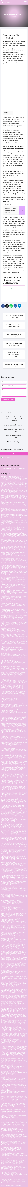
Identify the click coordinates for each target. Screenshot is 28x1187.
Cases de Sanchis (10, 623)
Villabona (15, 1155)
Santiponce (7, 1062)
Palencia (8, 921)
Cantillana (14, 612)
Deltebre (10, 675)
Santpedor (9, 1067)
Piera (7, 938)
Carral (2, 619)
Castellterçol (8, 629)
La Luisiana (17, 777)
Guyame (7, 742)
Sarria (12, 1071)
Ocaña (18, 903)
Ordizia (12, 912)
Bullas (8, 583)
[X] (7, 306)
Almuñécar (18, 515)
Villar (15, 1167)
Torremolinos (17, 1111)
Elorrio (17, 699)
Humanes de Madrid (9, 750)
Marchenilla (13, 843)
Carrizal (20, 619)
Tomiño (4, 1102)
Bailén (7, 552)
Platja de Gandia (14, 943)
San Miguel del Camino (16, 1014)
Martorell (18, 844)
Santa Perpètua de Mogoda (13, 1058)
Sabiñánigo (14, 992)
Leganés (12, 810)
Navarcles (15, 893)
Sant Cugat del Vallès (10, 1028)
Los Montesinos (17, 826)
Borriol (7, 580)
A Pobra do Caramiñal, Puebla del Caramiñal (14, 479)
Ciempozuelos (8, 646)
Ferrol (6, 712)
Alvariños (21, 520)
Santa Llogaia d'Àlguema (15, 1053)
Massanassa (18, 849)
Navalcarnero (22, 891)
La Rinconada (15, 788)
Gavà (7, 725)
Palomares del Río (15, 922)
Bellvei (25, 562)
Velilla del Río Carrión (11, 1140)
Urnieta (18, 1124)
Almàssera (3, 511)
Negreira (17, 895)
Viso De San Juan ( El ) (16, 1174)
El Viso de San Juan (17, 697)
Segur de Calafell (6, 1073)
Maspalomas (15, 846)
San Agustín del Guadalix (11, 997)
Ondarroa (23, 909)
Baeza (3, 551)
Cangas (17, 610)
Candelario (8, 609)
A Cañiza (19, 476)
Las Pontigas (18, 805)
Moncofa (23, 867)
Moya (11, 886)
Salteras (5, 996)
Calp (12, 599)
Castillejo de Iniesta (10, 630)
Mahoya (12, 834)
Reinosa (20, 978)
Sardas (7, 1070)
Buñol (16, 583)
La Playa (21, 782)
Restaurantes (21, 981)
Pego (19, 932)
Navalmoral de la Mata (6, 893)
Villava (6, 1171)
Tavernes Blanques (11, 1095)
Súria (16, 1087)
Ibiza (19, 750)
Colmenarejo (8, 654)
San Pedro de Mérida (15, 1015)
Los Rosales (16, 829)
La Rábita (21, 787)
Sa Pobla (14, 991)
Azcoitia (6, 547)
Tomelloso (24, 1100)
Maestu (17, 833)
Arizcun (20, 534)
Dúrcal (23, 680)
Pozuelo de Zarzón (10, 959)
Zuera (11, 1184)
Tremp (13, 1117)
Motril (8, 886)
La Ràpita (8, 788)
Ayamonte (16, 546)
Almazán (16, 511)
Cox (14, 663)
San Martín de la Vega (16, 1009)
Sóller (7, 1081)
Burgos (4, 584)
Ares (6, 532)
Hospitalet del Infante (9, 745)
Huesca (7, 749)
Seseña (11, 1076)
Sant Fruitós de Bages (15, 1033)
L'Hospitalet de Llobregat (13, 766)
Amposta (8, 522)
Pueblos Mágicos (9, 964)
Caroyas (23, 618)
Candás (22, 608)
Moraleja (9, 880)
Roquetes (6, 990)
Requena (15, 981)
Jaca (21, 755)
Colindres (13, 650)
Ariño (15, 534)
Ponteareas (9, 951)
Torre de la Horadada (16, 1104)
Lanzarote (4, 798)
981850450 (4, 476)
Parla (11, 926)
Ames (4, 521)
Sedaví (14, 1072)
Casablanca (21, 621)
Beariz (19, 560)
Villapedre (9, 1166)
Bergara (9, 570)
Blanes (21, 574)
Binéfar (10, 574)
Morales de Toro (10, 881)
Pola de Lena (19, 947)
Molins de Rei (9, 865)
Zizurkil (7, 1184)
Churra (23, 643)
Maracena (14, 842)
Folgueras (5, 713)
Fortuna (8, 716)
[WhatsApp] (11, 306)
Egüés (10, 681)
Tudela (12, 1119)
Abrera (19, 482)
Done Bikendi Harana (10, 678)
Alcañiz (11, 496)
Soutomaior (21, 1085)
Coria (24, 657)
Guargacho (8, 737)
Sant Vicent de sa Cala (10, 1045)
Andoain (18, 522)
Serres (6, 1076)
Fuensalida (17, 717)
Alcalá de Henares (11, 494)
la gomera (8, 775)
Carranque (7, 619)
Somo (16, 1081)
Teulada (21, 1097)
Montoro (7, 877)
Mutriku (6, 890)
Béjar (16, 562)
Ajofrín (17, 486)
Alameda (10, 488)
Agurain (13, 486)
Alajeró (5, 488)
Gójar (15, 728)
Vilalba (7, 1148)
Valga (9, 1131)
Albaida (13, 490)
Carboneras (14, 617)
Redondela (9, 978)
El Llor (12, 687)
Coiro (21, 649)
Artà (13, 540)
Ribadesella (13, 983)
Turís (14, 1121)
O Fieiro (14, 901)
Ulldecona (17, 1122)
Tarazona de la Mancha (6, 1092)
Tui (6, 1121)
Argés (11, 534)
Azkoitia (11, 547)
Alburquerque (6, 492)
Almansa (23, 510)
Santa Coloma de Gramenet (14, 1047)
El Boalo (21, 682)
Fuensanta (23, 717)
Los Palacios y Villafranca (12, 827)
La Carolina (15, 772)
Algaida (23, 502)
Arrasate (23, 535)
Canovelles (8, 612)
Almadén (13, 510)
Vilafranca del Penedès (7, 1147)
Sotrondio (15, 1085)
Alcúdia (12, 500)
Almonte (7, 515)
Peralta (16, 935)
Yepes (18, 1179)
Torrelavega (18, 1109)
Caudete (23, 634)
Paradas (13, 925)
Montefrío (9, 872)
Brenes (6, 581)
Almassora (9, 511)
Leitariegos (10, 811)
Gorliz (5, 729)
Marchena (7, 843)
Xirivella (7, 1179)
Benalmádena (10, 565)
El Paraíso (18, 690)
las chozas (7, 801)
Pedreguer (8, 929)
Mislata (11, 863)
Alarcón (20, 488)
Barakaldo (18, 555)
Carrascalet (14, 619)
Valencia (9, 1128)
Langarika (19, 796)
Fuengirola (3, 717)
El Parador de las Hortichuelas (12, 689)
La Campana (8, 770)
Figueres (11, 712)
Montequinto (7, 875)
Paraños (18, 925)
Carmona (18, 618)
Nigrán (8, 896)
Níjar (13, 896)
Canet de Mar (10, 610)
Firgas (21, 712)
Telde (21, 1096)
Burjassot (15, 584)
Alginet (4, 505)
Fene (11, 711)
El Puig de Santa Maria (12, 694)
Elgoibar (7, 699)
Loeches (7, 819)
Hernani (25, 742)
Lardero (8, 799)
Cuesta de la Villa (8, 669)
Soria (18, 1084)
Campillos (8, 604)
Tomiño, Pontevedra (6, 1102)
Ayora (21, 546)
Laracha (10, 798)
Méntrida (14, 856)
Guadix (21, 733)
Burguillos (9, 584)
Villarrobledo (13, 1169)
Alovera (6, 517)
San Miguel (8, 1013)
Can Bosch (12, 605)
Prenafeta (14, 962)
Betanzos (12, 572)
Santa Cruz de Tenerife (13, 1049)
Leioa (5, 811)
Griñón (6, 731)
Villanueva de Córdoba (11, 1160)
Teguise (14, 1096)
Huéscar (12, 749)
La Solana (16, 791)
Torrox (7, 1115)
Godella (11, 728)
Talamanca (16, 1089)
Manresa (21, 839)
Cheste (11, 642)
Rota (20, 990)
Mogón (24, 863)
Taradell (12, 1091)
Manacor (19, 838)
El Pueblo (16, 693)
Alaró (24, 488)
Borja (13, 579)
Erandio (5, 703)
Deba (16, 674)
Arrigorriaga (8, 536)
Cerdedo (11, 640)
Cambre (25, 602)
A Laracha (7, 478)
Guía (5, 738)
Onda (13, 909)
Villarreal (7, 1169)
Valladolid (13, 1131)
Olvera (5, 909)
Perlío (20, 935)
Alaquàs (15, 488)
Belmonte (4, 564)
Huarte (9, 747)
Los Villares (11, 830)
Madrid (6, 833)
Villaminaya (13, 1159)
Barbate (16, 557)
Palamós (11, 919)
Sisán (3, 1079)
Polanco (8, 948)
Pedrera (14, 929)
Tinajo (14, 1099)
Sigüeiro (8, 1078)
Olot (9, 908)
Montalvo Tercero (9, 870)
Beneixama (14, 566)
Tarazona (23, 1091)
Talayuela (7, 1091)
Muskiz (16, 888)
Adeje (14, 483)
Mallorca (9, 838)
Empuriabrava (10, 701)
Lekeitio (16, 811)
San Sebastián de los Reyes (16, 1020)
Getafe (5, 726)
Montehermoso (15, 872)
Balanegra (22, 552)
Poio (5, 947)
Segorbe (20, 1072)
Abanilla (13, 481)
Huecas (14, 747)
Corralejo (9, 660)
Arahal (15, 526)
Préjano (14, 960)
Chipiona (14, 643)
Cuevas (15, 669)
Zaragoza (13, 1181)
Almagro (18, 510)
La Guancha (15, 775)
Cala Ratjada (8, 591)
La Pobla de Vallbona (15, 783)
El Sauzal (15, 695)
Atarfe (6, 545)
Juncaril (16, 761)
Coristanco (11, 659)
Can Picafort (19, 605)
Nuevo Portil (8, 899)
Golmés (20, 728)
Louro (7, 831)
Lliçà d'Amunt (17, 815)
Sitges (7, 1079)
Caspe (16, 623)
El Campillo (9, 684)
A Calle (14, 476)
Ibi (16, 750)
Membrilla (21, 855)
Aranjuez (13, 527)
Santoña (14, 1066)
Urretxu (23, 1124)
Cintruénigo (24, 646)
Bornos (23, 579)
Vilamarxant (13, 1148)
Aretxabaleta (11, 532)
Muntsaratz (10, 887)
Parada (7, 925)
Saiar (3, 994)
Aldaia (17, 500)
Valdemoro (16, 1127)
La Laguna (12, 776)
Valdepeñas (22, 1127)
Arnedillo (9, 535)
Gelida (11, 725)
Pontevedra (16, 952)
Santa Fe (6, 1053)
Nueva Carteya (12, 897)
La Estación (16, 773)
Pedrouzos (8, 932)
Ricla (3, 984)
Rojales (13, 989)
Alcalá (11, 492)
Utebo (7, 1125)
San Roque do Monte (13, 1019)
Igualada (7, 751)
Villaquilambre (9, 1167)
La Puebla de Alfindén (18, 785)
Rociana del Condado (15, 988)
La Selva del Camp (14, 789)
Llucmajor (11, 818)
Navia (12, 895)
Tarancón (17, 1091)
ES (24, 703)
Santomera (8, 1066)
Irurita (21, 753)
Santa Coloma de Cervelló (12, 1046)
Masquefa (21, 846)
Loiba (17, 819)
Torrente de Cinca (11, 1112)
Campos (7, 605)
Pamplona (8, 924)
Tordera (16, 1103)
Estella (8, 709)
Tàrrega (18, 1093)
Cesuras (12, 641)
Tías (11, 1099)
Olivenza (15, 907)
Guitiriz (7, 741)
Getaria (10, 726)
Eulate (7, 710)
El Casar (21, 684)
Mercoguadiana (21, 856)
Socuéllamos (13, 1079)
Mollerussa (16, 865)
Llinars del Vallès (8, 817)
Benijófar (16, 568)
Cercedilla (19, 638)
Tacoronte (21, 1087)
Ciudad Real (11, 647)
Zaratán (18, 1181)
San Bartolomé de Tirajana (14, 1000)
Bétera (16, 572)
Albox (21, 491)
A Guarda (18, 477)
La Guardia (21, 775)
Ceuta (16, 641)
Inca (6, 753)
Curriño (22, 673)
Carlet (13, 618)
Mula (21, 886)
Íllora (2, 753)
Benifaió (4, 568)
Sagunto (24, 992)
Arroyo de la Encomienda (11, 538)
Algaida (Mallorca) (3, 504)
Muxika (16, 890)
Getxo (14, 726)
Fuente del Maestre (14, 718)
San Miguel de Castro (18, 1013)
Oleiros (17, 905)
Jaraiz (3, 756)
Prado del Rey (19, 959)
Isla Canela (7, 754)
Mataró (5, 850)
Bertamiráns (21, 571)
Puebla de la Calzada (15, 963)
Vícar (20, 1142)
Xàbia (11, 1176)
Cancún (17, 608)
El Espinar (14, 686)
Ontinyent (6, 912)
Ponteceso (15, 951)
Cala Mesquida (16, 590)
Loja (21, 819)
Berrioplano (5, 571)
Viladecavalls (19, 1146)
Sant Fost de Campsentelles (13, 1032)
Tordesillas (21, 1103)
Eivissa (18, 681)
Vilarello (7, 1152)
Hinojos (9, 743)
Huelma (19, 747)
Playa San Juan (16, 945)
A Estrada (12, 477)
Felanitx (7, 711)
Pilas (8, 939)
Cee (12, 636)
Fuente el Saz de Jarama (12, 719)
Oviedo (9, 916)
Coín (18, 649)
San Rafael (10, 1016)
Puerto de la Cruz (15, 965)
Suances (7, 1087)
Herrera (4, 743)
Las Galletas (20, 801)
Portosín (13, 957)
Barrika (12, 559)
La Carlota (8, 772)
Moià (8, 864)
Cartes (16, 621)
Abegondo (13, 482)
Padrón (6, 918)
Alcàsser (7, 497)
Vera (6, 1142)
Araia (19, 526)
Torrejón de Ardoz (9, 1108)
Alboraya (16, 491)
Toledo (9, 1100)
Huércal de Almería (5, 748)
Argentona (6, 534)
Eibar (14, 681)
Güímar (17, 739)
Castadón (7, 624)
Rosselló (16, 990)
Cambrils (4, 603)
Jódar (7, 761)
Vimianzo (11, 1173)
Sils (19, 1078)
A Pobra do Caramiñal (16, 478)
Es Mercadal (9, 704)
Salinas (8, 995)
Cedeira (8, 636)
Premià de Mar (7, 962)
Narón (5, 891)
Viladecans (11, 1146)
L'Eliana (12, 764)
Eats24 (2, 681)
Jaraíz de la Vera (10, 756)
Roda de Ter (7, 989)
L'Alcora (25, 761)
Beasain (8, 561)
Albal (17, 490)
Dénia (15, 675)
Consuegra (16, 655)
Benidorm (19, 567)
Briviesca (15, 581)
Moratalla (9, 882)
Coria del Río (4, 659)
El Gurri (8, 687)
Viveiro (7, 1176)
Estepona (17, 709)
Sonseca (8, 1084)
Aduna (22, 483)
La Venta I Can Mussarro (13, 792)
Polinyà (7, 950)
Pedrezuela (20, 929)
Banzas (13, 555)
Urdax (5, 1124)
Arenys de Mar (8, 530)
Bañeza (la (10, 553)
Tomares (18, 1100)
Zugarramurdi (17, 1184)
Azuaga (8, 548)
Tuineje (9, 1121)
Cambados (14, 602)
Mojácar (13, 864)
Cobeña (7, 649)
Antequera (11, 524)
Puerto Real (10, 969)
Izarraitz (12, 755)
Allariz (23, 509)
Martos (23, 844)
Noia (23, 896)
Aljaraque (18, 509)
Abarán (8, 482)
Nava (9, 891)
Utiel (11, 1125)
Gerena (20, 725)
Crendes (3, 665)
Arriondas (14, 536)
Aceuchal (4, 483)
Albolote (5, 491)
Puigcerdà (15, 971)
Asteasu (10, 543)
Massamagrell (10, 849)
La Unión (21, 791)
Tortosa (19, 1115)
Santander (13, 1060)
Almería (14, 513)
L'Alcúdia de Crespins (13, 762)
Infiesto (9, 753)
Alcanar (6, 496)
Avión (12, 546)
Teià (18, 1096)
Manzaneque (8, 842)
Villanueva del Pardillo (12, 1163)
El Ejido (19, 685)
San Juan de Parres (17, 1007)
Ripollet (16, 985)
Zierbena (3, 1182)
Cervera (7, 641)
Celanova (21, 636)
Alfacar (10, 502)
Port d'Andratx (13, 953)
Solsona (12, 1081)
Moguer (4, 864)
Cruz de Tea (12, 666)
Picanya (13, 937)
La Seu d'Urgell (8, 791)
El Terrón (21, 695)
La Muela (17, 780)
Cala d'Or (20, 589)
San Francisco (9, 1003)
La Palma (19, 781)
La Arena (11, 768)
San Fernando (8, 1002)
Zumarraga (18, 1185)
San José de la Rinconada (15, 1005)
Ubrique (7, 1122)
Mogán (20, 863)
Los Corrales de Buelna (12, 825)
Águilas (3, 486)
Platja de (7, 943)
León (20, 811)
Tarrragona (23, 1093)
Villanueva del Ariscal (10, 1162)
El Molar (8, 688)
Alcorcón (17, 498)
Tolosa (13, 1100)
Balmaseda (3, 553)
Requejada (9, 981)
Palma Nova (7, 922)
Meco (14, 851)
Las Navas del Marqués (16, 802)
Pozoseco (15, 958)
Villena (6, 1173)
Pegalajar (14, 932)
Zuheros (24, 1184)
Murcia (15, 887)
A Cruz (7, 477)
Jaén (25, 755)
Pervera (5, 937)
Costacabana (9, 662)
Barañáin (24, 555)
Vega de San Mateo (17, 1136)
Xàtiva (15, 1176)
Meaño (10, 851)
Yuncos (23, 1179)
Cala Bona (14, 589)
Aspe (6, 543)
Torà (12, 1103)
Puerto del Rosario (10, 967)
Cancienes (11, 608)
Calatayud (6, 593)
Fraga (15, 716)
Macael (11, 832)
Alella (6, 502)
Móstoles (12, 883)
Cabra (6, 587)
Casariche (8, 622)
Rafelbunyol (12, 976)
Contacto (14, 468)
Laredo (12, 799)
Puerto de (8, 965)
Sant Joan (19, 1034)
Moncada (17, 867)
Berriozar (11, 571)
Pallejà (12, 921)
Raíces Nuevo (19, 976)
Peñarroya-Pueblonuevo (7, 935)
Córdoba (9, 657)
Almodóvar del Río (10, 514)
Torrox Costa (13, 1115)
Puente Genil (17, 964)
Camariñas (15, 600)
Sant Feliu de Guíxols (13, 1030)
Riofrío (7, 985)
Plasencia (16, 941)
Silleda (15, 1078)
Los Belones (9, 824)
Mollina (7, 867)
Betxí (21, 572)
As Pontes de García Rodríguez (13, 542)
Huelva (24, 747)
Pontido (22, 952)
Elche (7, 698)
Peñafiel (8, 933)
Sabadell (9, 992)
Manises (11, 839)
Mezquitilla (7, 857)
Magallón (23, 833)
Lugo (20, 831)
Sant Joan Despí (13, 1036)
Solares (6, 1080)
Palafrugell (4, 919)
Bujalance (3, 583)
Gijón (24, 726)
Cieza (14, 646)
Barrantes (7, 559)
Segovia (25, 1072)
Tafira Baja (5, 1089)
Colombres (14, 654)
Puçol (7, 963)
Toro (9, 1104)
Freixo (19, 716)
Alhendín (8, 509)
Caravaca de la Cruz (12, 615)
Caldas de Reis (13, 593)
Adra (18, 483)
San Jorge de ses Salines (11, 1004)
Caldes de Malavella (11, 595)
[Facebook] (3, 306)
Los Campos (16, 824)
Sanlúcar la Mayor (12, 1022)
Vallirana (8, 1134)
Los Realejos (9, 829)
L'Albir (20, 761)
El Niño (13, 688)
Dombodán (16, 676)
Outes (5, 916)
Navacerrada (15, 891)
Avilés (8, 546)
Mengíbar (8, 856)
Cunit (6, 673)
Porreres (7, 953)
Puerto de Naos (10, 966)
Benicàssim (13, 567)
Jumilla (11, 761)
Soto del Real (8, 1085)
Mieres (17, 858)
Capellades (7, 614)
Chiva (19, 643)
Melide (12, 855)
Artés (21, 540)
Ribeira (24, 983)
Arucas (12, 541)
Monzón (18, 877)
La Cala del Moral (12, 769)
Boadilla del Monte (8, 576)
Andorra (23, 522)
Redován (15, 978)
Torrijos (16, 1114)
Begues (12, 562)
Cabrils (10, 587)
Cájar (9, 589)
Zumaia (12, 1185)
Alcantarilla (22, 496)
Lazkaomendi (22, 808)
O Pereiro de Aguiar (11, 902)
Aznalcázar (16, 547)
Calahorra (13, 592)
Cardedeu (8, 618)
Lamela (9, 796)
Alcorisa (22, 498)
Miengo (13, 858)
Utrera (14, 1125)
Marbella (20, 842)
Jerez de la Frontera (13, 757)
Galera (24, 723)
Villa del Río (8, 1154)
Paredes (23, 925)
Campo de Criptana (16, 604)
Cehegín (16, 636)
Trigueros (14, 1118)
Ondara (17, 909)
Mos (7, 883)
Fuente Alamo (5, 718)
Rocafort (7, 988)
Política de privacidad (6, 468)
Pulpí (25, 971)
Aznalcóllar (23, 547)
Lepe (23, 811)
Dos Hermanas (5, 680)
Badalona (20, 549)
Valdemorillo (9, 1127)
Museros (11, 888)
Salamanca (8, 994)
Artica (8, 541)
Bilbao (6, 574)
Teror (8, 1097)
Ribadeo (7, 983)
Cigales (18, 646)
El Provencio (10, 693)
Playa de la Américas (15, 944)
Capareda (20, 612)
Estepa (12, 709)
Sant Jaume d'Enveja (11, 1034)
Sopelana (13, 1084)
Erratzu (14, 703)
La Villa (8, 793)
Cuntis (10, 673)
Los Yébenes (18, 830)
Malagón (20, 837)
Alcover (8, 500)
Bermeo (24, 570)
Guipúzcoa (22, 739)
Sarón (8, 1071)
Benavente (7, 566)
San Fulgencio (17, 1003)
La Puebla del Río (14, 787)
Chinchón (8, 643)
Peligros (3, 933)
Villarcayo (20, 1167)
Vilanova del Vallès (9, 1150)
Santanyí (19, 1060)
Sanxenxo (22, 1068)
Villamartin (14, 1157)
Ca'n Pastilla (6, 585)
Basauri (11, 560)
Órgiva (2, 913)
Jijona (12, 758)
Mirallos (7, 862)
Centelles (7, 638)
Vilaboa (6, 1146)
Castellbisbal (8, 627)
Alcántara (16, 496)
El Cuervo (13, 685)
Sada (20, 992)
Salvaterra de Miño (12, 996)
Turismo (18, 1121)
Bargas (12, 558)
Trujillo (7, 1119)
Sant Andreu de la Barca (11, 1023)
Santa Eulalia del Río (12, 1052)
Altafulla (8, 520)
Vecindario (8, 1136)
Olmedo (5, 908)
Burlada (20, 584)
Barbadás (4, 557)
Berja (19, 570)
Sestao (16, 1076)
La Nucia (22, 780)
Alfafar (15, 502)
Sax (11, 1072)
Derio (18, 675)
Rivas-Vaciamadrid (7, 986)
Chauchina (6, 642)
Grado (9, 729)
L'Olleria (22, 766)
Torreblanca (9, 1106)
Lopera (8, 820)
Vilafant (25, 1146)
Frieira (23, 716)
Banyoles (8, 555)
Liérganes (16, 813)
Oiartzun (13, 905)
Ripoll (11, 985)
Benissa (21, 568)
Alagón (22, 486)
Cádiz (5, 589)
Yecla (11, 1179)
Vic (17, 1142)
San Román (16, 1016)
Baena (25, 549)
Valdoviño (3, 1128)
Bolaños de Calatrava (11, 577)
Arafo (11, 526)
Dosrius (9, 680)
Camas (9, 602)
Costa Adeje (13, 661)
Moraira (16, 878)
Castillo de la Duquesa (10, 631)
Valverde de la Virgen (10, 1135)
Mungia (4, 887)
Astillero (22, 543)
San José (20, 1004)
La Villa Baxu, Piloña (16, 793)
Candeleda (15, 609)
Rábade (6, 976)
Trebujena (8, 1117)
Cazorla (3, 635)
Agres (16, 484)
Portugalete (18, 957)
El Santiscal (9, 695)
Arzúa (16, 541)
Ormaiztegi (16, 913)
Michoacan (7, 858)
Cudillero (13, 668)
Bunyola (20, 583)
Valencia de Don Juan (12, 1129)
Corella (19, 657)
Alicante (13, 509)
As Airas (21, 541)
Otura (10, 915)
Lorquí (9, 821)
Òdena (2, 905)
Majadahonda (9, 837)
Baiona (12, 552)
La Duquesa (9, 773)
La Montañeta (10, 780)
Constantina (9, 655)
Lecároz (7, 810)
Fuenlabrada (10, 717)
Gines (2, 728)
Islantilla (7, 755)
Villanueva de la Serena (11, 1161)
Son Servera (4, 1083)
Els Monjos (8, 700)
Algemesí (21, 504)
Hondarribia (8, 744)
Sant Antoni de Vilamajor (13, 1026)
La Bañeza (16, 768)
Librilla (11, 813)
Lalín (6, 795)
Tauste (4, 1095)
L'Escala (17, 764)
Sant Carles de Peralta (12, 1027)
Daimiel (11, 674)
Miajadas (13, 857)
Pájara (19, 918)
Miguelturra (23, 858)
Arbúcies (24, 527)
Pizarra (11, 941)
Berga (5, 570)
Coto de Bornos (17, 662)
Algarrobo (9, 504)
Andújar (7, 523)
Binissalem (16, 574)
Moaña (15, 863)
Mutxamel (11, 890)
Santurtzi (16, 1068)
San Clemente (10, 1001)
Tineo (18, 1099)
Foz (12, 716)
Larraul (17, 799)
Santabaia (7, 1060)
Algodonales (10, 505)
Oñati (9, 909)
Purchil (11, 972)
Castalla (13, 624)
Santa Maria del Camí (14, 1057)
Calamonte (19, 592)
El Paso (8, 691)
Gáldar (19, 723)
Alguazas (21, 505)
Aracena (7, 526)
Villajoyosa (8, 1157)
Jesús (8, 758)
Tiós (22, 1099)
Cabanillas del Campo (15, 585)
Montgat (13, 875)
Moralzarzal (18, 881)
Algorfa (16, 505)
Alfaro (19, 502)
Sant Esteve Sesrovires (14, 1029)
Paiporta (15, 918)
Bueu (24, 581)
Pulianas (21, 971)
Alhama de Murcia (14, 507)
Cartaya (11, 621)
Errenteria (19, 703)
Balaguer (17, 552)
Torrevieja (11, 1114)
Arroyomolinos (7, 540)
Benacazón (16, 564)
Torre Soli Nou (7, 1105)
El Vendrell (8, 697)
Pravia (9, 960)
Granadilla (13, 730)
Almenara (21, 511)
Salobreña (17, 995)
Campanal (10, 603)
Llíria (14, 817)
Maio (17, 834)
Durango (19, 680)
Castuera (8, 634)
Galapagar (8, 723)
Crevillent (8, 665)
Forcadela (7, 714)
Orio (12, 913)
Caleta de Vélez (10, 597)
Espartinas (21, 705)
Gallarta (3, 724)
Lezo (7, 813)
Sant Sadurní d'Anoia (12, 1042)
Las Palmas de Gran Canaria (13, 804)
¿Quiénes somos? (22, 468)
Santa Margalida (14, 1054)
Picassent (19, 937)
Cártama (6, 621)
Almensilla (9, 513)
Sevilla (20, 1076)
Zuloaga (8, 1185)
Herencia (19, 742)
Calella (7, 596)
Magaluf (3, 834)
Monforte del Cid (15, 868)
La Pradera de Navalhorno (12, 784)
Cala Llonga (9, 590)
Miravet (6, 863)
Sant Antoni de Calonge (13, 1024)
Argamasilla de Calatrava (12, 533)
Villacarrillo (20, 1155)
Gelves (15, 725)
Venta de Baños (10, 1141)
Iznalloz (17, 755)
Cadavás (21, 587)
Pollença (12, 950)
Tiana (7, 1099)
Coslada (7, 661)
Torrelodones (10, 1111)
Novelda (6, 897)
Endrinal (16, 701)
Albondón (11, 491)
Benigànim (9, 568)
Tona (9, 1103)
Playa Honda (8, 945)
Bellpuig (20, 562)
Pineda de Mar (18, 939)
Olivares (10, 907)
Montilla (22, 875)
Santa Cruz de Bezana (14, 1048)
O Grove (19, 901)
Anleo (16, 523)
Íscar (2, 754)
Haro (11, 742)
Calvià (15, 599)
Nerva (4, 896)
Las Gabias (13, 801)
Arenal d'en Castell (10, 529)
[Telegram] (19, 306)
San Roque (11, 1017)
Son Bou (21, 1081)
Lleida (6, 815)
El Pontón (14, 692)
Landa (14, 796)
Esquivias (14, 707)
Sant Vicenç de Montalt (11, 1043)
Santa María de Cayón (12, 1055)
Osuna (6, 915)
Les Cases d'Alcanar (17, 812)
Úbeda (2, 1122)
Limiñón (22, 813)
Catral (18, 634)
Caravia (20, 615)
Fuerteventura (10, 722)
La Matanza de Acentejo (11, 779)
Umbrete (23, 1122)
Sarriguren (6, 1072)
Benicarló (7, 567)
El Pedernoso (14, 691)
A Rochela (21, 479)
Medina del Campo (10, 852)
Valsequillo (21, 1134)
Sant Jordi (20, 1036)
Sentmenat (8, 1074)
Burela (25, 583)
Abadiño (8, 481)
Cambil (20, 602)
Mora (23, 877)
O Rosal (9, 903)
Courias (10, 663)
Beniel (24, 567)
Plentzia (6, 946)
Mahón (7, 834)
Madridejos (12, 833)
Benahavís (3, 565)
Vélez (9, 1137)
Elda (11, 698)
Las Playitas (11, 805)
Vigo (7, 1143)
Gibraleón (19, 726)
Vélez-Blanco (14, 1137)
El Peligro (20, 691)
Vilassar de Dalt (14, 1152)
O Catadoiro (8, 901)
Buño (12, 583)
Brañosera (12, 580)
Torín (5, 1104)
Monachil (12, 867)
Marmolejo (12, 844)
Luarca (11, 831)
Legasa (17, 810)
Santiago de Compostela (14, 1061)
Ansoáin (6, 524)
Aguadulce (21, 484)
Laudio (6, 808)
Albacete (8, 490)
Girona (6, 728)
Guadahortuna (12, 731)
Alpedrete (12, 517)
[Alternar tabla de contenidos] (10, 113)
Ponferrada (18, 950)
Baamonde (9, 549)
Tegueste (9, 1096)
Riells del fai (9, 984)
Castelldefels (15, 627)
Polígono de (14, 948)
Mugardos (16, 886)
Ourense (15, 915)
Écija (7, 681)
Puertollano (9, 971)
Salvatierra (20, 996)
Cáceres (16, 587)
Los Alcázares (15, 821)
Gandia (8, 724)
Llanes (12, 814)
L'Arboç (7, 764)
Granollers (19, 730)
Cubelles (7, 668)
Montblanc (17, 870)
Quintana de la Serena (10, 973)
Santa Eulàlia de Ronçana (11, 1051)
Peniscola (11, 935)
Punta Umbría (5, 972)
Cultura (17, 672)
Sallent (12, 995)
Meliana (8, 855)
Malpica (14, 838)
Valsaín (16, 1134)
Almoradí (13, 515)
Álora (2, 517)
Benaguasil (23, 564)
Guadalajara (20, 731)
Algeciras (15, 504)
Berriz (16, 571)
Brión (10, 581)
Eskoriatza (7, 705)
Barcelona (7, 558)
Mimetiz (8, 859)
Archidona (10, 528)
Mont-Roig (13, 869)
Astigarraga (16, 543)
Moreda (14, 882)
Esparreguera (14, 705)
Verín (10, 1142)
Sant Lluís (9, 1040)
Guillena (12, 739)
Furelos (17, 722)
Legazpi (22, 810)
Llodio (18, 817)
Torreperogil (19, 1112)
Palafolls (24, 918)
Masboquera (8, 846)
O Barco (7, 900)
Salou (22, 995)
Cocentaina (13, 649)
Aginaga (6, 484)
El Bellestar (15, 682)
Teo (4, 1097)
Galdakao (14, 723)
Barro (6, 560)
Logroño (13, 819)
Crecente (18, 663)
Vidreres (24, 1142)
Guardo (7, 736)
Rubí (6, 991)
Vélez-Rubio (9, 1138)
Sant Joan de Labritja (14, 1035)
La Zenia (10, 794)
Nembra (22, 895)
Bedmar (7, 562)
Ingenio (14, 753)
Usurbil (2, 1125)
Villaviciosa (6, 1172)
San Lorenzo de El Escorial (16, 1008)
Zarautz (23, 1181)
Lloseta (6, 818)
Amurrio (13, 522)
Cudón (17, 668)
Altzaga (16, 520)
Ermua (9, 703)
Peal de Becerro (9, 928)
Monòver (8, 869)
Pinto (7, 941)
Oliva (5, 907)
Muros (6, 888)
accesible (24, 482)
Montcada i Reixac (9, 871)
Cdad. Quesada (10, 635)
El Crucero (7, 685)
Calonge (8, 599)
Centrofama (13, 638)
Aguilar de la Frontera (15, 485)
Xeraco (20, 1176)
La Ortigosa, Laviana (11, 781)
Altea (12, 520)
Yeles (15, 1179)
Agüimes (8, 486)
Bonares (9, 579)
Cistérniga (4, 647)
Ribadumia (19, 983)
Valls (12, 1134)
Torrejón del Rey (10, 1109)
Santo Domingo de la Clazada (13, 1064)
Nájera (21, 890)
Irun (18, 753)
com (19, 654)
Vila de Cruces (13, 1143)
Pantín (14, 924)
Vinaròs (7, 1174)
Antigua (17, 524)
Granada (8, 730)
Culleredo (11, 672)
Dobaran (6, 676)
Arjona (24, 534)
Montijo (18, 875)
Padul (10, 918)
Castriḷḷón (19, 631)
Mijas (3, 859)
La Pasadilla (14, 782)
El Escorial (8, 686)
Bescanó (6, 572)
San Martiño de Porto (11, 1011)
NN (16, 896)
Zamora (8, 1181)
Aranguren (7, 527)
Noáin (19, 896)
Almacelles (7, 510)
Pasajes (13, 927)
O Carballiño (18, 900)
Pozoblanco (9, 958)
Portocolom (7, 957)
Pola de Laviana (11, 947)
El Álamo (9, 682)
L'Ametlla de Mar (7, 763)
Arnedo (14, 535)
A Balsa (9, 476)
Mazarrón (5, 851)
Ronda (17, 989)
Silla (12, 1078)
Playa (7, 944)
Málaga (15, 837)
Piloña (12, 939)
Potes (3, 958)
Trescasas (8, 1118)
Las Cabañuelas (10, 800)
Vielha (3, 1143)
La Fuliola (11, 774)
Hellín (15, 742)
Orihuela (8, 913)
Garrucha (19, 724)
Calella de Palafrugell (16, 596)
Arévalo (17, 532)
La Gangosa (17, 774)
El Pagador (18, 688)
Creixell (23, 663)
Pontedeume (9, 952)
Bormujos (18, 579)
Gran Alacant (15, 729)
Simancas (23, 1078)
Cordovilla (14, 657)
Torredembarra (16, 1106)
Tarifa (7, 1093)
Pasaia (8, 927)
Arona (18, 535)
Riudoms (21, 985)
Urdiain (9, 1124)
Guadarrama (8, 733)
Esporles (9, 707)
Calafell (8, 592)
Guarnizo (15, 737)
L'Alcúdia (4, 762)
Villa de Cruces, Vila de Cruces (11, 1153)
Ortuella (18, 914)
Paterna (18, 927)
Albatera (21, 490)
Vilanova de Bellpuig (10, 1149)
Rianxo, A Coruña (13, 982)
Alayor (2, 489)
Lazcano (11, 808)
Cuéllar (22, 668)
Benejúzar (20, 566)
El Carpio (15, 684)
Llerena (10, 815)
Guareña (13, 736)
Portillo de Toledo (19, 954)
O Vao (13, 903)
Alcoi (12, 498)
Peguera (23, 932)
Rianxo (5, 982)
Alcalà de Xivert (10, 495)
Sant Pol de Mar (14, 1041)
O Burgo (12, 900)
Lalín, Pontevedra (6, 796)
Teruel (17, 1097)
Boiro (15, 576)
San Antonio (10, 998)
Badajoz (15, 549)
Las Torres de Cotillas (15, 806)
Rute (10, 991)
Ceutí (20, 641)
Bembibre (10, 564)
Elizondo (12, 699)
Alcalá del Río (18, 495)
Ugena (12, 1122)
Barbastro (10, 557)
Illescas (12, 751)
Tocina (4, 1100)
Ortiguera (12, 914)
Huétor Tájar (18, 749)
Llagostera (6, 814)
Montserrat (12, 877)
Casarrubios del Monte (17, 622)
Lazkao (15, 808)
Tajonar (11, 1089)
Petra (9, 937)
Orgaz (16, 912)
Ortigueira (6, 914)
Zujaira (2, 1185)
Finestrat (17, 712)
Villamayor (20, 1157)
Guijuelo (7, 739)
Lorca (5, 821)
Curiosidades (16, 673)
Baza (15, 560)
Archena (4, 528)
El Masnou (17, 687)
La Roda (7, 789)
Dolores (11, 676)
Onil (2, 910)
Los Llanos (9, 826)
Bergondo (15, 570)
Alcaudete (13, 497)
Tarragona (12, 1093)
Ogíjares (8, 905)
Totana (5, 1116)
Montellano (23, 872)
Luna (7, 832)
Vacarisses (19, 1125)
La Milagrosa (21, 779)
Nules (14, 899)
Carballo (8, 617)
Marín (7, 844)
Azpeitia (3, 548)
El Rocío (21, 694)
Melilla (16, 855)
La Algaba (14, 767)
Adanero (10, 483)
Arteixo (17, 540)
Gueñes (20, 737)
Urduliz (14, 1124)
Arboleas (19, 527)
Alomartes (6, 516)
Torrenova (24, 1111)
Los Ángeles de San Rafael (12, 823)
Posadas (25, 957)
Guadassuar (15, 733)
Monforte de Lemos (5, 868)
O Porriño (19, 902)
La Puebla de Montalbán (17, 786)
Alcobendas (7, 498)
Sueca (12, 1087)
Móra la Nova (10, 878)
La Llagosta (11, 777)
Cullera (6, 672)
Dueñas (14, 680)
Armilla (4, 535)
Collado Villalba (10, 652)
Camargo (9, 600)
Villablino (9, 1155)
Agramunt (11, 484)
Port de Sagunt (10, 954)
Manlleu (16, 839)
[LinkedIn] (15, 306)
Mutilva (20, 888)
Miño (7, 861)
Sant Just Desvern (15, 1038)
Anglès (11, 523)
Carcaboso (21, 617)
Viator (13, 1142)
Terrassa (12, 1097)
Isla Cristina (14, 754)
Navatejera (7, 895)
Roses (11, 990)
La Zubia (15, 794)
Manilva (6, 839)
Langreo (25, 796)
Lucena (16, 831)
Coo (21, 655)
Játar (6, 757)
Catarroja (14, 634)
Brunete (20, 581)
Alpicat (17, 517)
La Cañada (15, 770)
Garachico (13, 724)
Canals (6, 608)
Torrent (4, 1112)
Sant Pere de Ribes (17, 1040)
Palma (17, 921)
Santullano (10, 1068)
